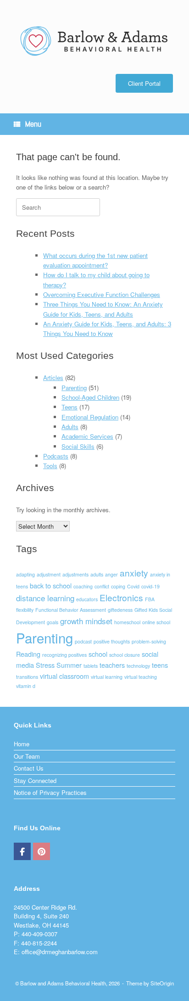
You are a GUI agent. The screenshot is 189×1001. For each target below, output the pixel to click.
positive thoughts (112, 641)
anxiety (134, 572)
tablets (90, 665)
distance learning (45, 598)
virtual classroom (64, 676)
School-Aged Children (90, 397)
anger (111, 574)
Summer (69, 665)
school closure (124, 654)
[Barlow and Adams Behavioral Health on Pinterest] (41, 851)
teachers (112, 665)
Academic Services (87, 436)
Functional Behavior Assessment (70, 609)
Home (21, 743)
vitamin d (25, 685)
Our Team (27, 756)
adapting (25, 574)
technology (138, 665)
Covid (133, 586)
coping (118, 586)
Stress (45, 665)
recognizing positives (64, 654)
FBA (150, 599)
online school (156, 622)
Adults (69, 426)
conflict (101, 586)
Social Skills (77, 446)
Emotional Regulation (89, 417)
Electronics (121, 597)
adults (96, 574)
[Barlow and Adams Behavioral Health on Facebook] (22, 851)
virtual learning (106, 676)
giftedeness (120, 609)
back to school (51, 585)
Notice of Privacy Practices (50, 792)
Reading (28, 654)
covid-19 (150, 586)
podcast (83, 641)
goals (52, 622)
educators (87, 599)
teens (160, 665)
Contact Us (29, 768)
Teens (69, 407)
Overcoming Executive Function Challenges (101, 294)
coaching (83, 586)
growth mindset (86, 620)
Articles (53, 377)
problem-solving (149, 641)
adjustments (75, 574)
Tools (50, 465)
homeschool (127, 622)
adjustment (49, 574)
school (98, 654)
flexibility (24, 609)
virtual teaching (140, 676)
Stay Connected (35, 780)
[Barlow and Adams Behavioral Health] (94, 40)
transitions (27, 676)
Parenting (74, 387)
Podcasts (55, 456)
